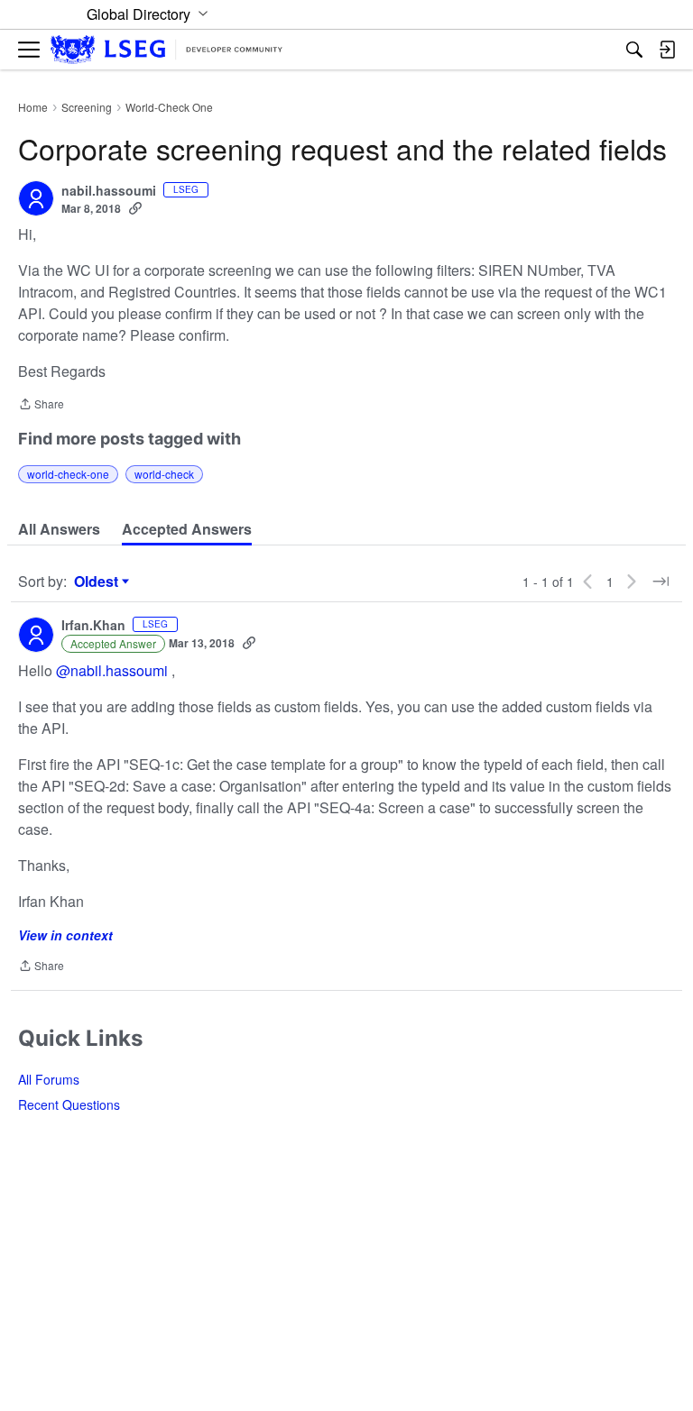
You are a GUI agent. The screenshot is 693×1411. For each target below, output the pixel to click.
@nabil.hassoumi (112, 670)
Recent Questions (69, 1104)
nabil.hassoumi (108, 191)
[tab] (59, 529)
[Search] (634, 49)
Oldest (98, 581)
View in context (65, 935)
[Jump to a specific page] (660, 581)
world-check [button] (164, 473)
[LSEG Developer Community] (166, 50)
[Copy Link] (135, 208)
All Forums (48, 1079)
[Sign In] (667, 49)
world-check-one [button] (68, 473)
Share (41, 405)
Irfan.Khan (93, 626)
